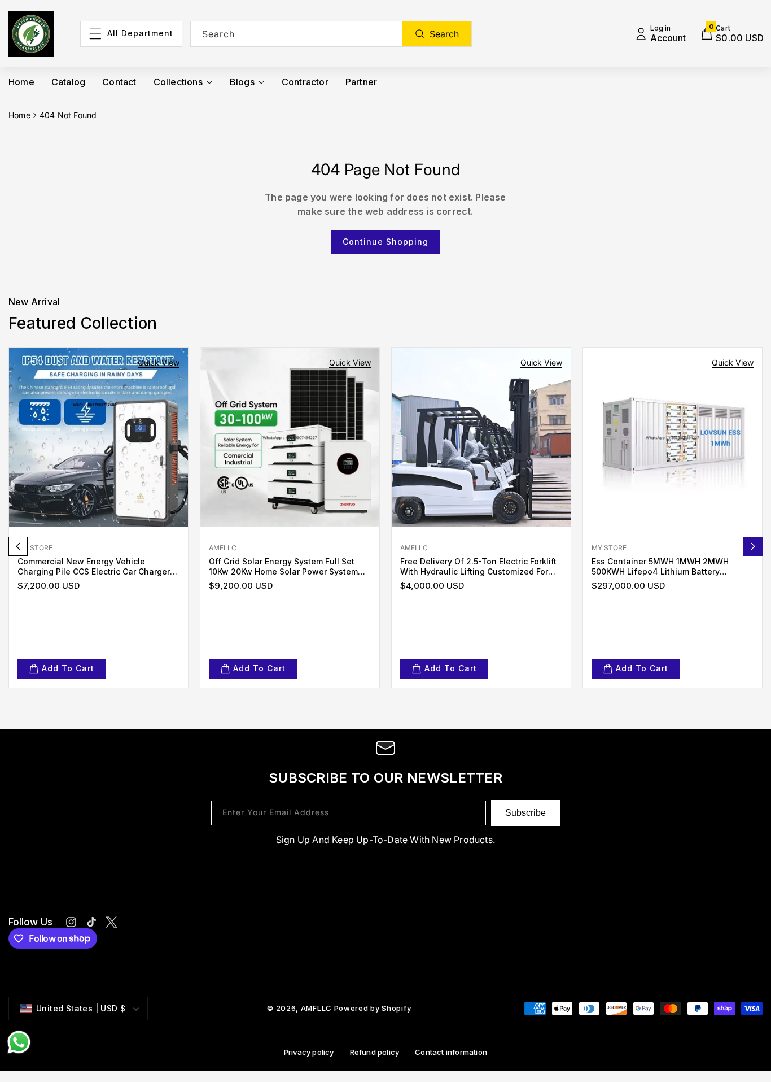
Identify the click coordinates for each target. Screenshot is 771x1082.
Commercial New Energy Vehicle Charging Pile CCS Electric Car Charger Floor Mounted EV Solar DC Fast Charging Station (93, 567)
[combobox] (331, 33)
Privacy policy (309, 1052)
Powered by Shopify (372, 1008)
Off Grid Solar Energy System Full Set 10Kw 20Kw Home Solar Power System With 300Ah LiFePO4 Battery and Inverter (289, 567)
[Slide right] (753, 546)
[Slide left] (18, 546)
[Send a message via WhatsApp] (19, 1042)
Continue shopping (385, 241)
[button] (732, 33)
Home (19, 115)
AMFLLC (316, 1008)
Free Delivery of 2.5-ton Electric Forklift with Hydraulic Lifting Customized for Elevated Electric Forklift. (478, 567)
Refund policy (375, 1052)
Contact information (451, 1052)
